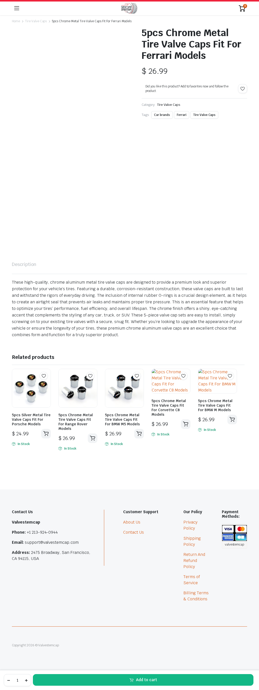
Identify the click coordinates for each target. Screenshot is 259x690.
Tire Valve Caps (36, 21)
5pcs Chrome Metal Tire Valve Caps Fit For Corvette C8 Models (169, 408)
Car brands (162, 115)
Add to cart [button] (46, 433)
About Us (131, 522)
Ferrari (181, 115)
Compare (46, 386)
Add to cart (146, 679)
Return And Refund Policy (194, 560)
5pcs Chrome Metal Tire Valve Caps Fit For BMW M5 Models (122, 419)
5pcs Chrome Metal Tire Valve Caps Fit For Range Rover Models (75, 422)
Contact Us (133, 532)
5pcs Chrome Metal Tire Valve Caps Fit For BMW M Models (215, 405)
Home (16, 21)
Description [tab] (24, 264)
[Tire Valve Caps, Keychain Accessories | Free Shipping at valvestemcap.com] (129, 8)
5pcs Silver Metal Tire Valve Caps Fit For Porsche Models (31, 419)
